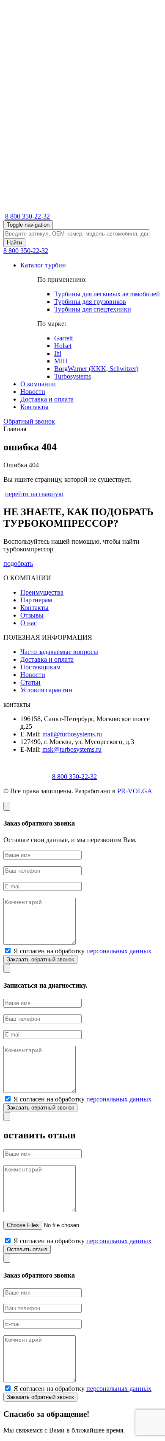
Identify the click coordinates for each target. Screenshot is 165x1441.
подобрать (18, 563)
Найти (14, 242)
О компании (38, 384)
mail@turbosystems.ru (72, 734)
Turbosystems (72, 376)
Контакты (34, 406)
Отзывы (32, 615)
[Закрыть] (6, 806)
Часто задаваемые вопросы (59, 651)
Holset (63, 345)
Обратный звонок (29, 421)
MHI (60, 361)
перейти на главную (34, 493)
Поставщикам (40, 667)
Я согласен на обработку (81, 951)
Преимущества (41, 592)
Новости (32, 391)
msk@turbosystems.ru (72, 749)
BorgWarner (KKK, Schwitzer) (96, 368)
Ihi (57, 353)
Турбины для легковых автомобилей (107, 294)
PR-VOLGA (134, 791)
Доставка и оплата (47, 399)
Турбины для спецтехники (92, 309)
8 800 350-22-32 (27, 216)
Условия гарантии (46, 690)
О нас (28, 622)
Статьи (30, 682)
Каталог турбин (43, 265)
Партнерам (36, 600)
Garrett (63, 338)
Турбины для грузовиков (90, 301)
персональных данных (118, 951)
